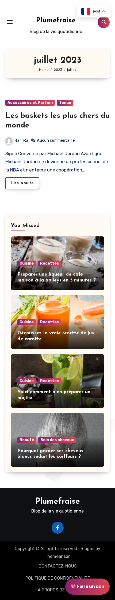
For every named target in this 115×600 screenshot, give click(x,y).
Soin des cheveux (57, 440)
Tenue (65, 102)
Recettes (49, 263)
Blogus (87, 548)
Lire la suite (22, 183)
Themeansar (57, 556)
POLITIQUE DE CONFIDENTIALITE (57, 578)
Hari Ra (21, 140)
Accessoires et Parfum (30, 102)
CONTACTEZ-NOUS (58, 566)
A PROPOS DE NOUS (57, 589)
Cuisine (27, 263)
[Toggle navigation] (9, 22)
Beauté (27, 440)
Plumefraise (55, 20)
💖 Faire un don (87, 586)
